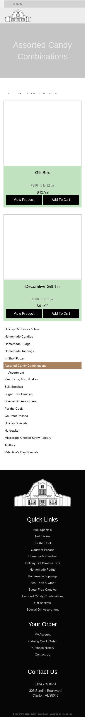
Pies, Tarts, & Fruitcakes (21, 379)
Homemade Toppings (19, 351)
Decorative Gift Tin (42, 286)
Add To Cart (61, 200)
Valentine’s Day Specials (21, 452)
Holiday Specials (16, 423)
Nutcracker (12, 430)
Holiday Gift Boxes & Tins (22, 329)
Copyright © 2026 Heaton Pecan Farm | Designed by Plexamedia (42, 714)
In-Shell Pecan (15, 358)
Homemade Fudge (18, 344)
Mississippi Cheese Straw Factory (28, 437)
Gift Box (42, 172)
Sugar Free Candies (18, 394)
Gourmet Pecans (16, 415)
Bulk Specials (14, 386)
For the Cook (14, 408)
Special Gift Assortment (21, 401)
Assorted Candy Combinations (25, 365)
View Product (24, 200)
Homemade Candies (19, 336)
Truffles (10, 445)
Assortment (16, 372)
